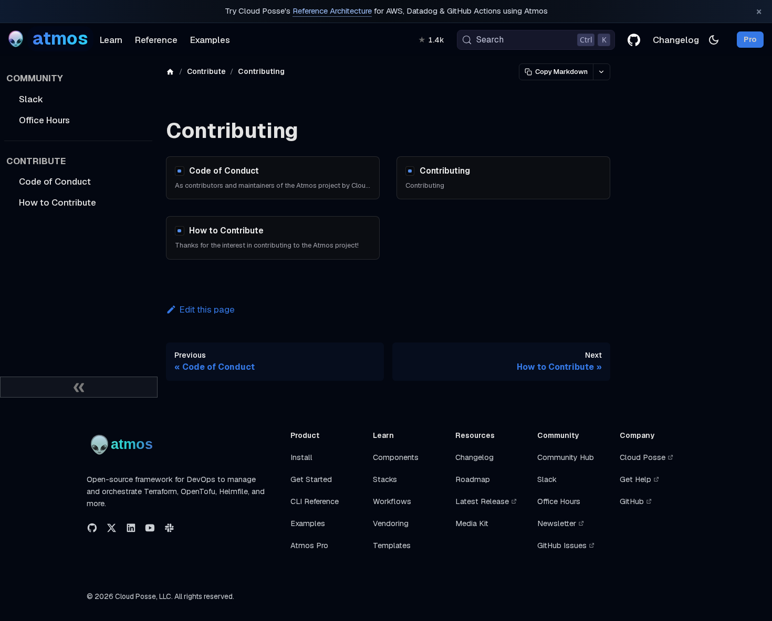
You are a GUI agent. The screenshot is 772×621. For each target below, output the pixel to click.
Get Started (311, 479)
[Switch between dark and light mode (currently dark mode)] (713, 39)
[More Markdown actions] (601, 72)
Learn (111, 40)
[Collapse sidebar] (79, 387)
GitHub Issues (562, 545)
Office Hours (558, 501)
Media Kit (471, 523)
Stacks (385, 479)
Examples (210, 40)
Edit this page (207, 309)
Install (301, 457)
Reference (156, 40)
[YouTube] (149, 527)
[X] (111, 527)
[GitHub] (92, 527)
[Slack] (169, 527)
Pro (750, 40)
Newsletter (556, 523)
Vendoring (391, 523)
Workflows (392, 501)
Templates (392, 545)
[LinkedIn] (131, 527)
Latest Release (482, 501)
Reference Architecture (332, 11)
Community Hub (565, 457)
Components (396, 457)
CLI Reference (314, 501)
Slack (547, 479)
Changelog (676, 40)
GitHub (632, 501)
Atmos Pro (309, 545)
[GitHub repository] (633, 39)
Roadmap (472, 479)
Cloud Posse (642, 457)
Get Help (635, 479)
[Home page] (170, 71)
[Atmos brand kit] (124, 444)
